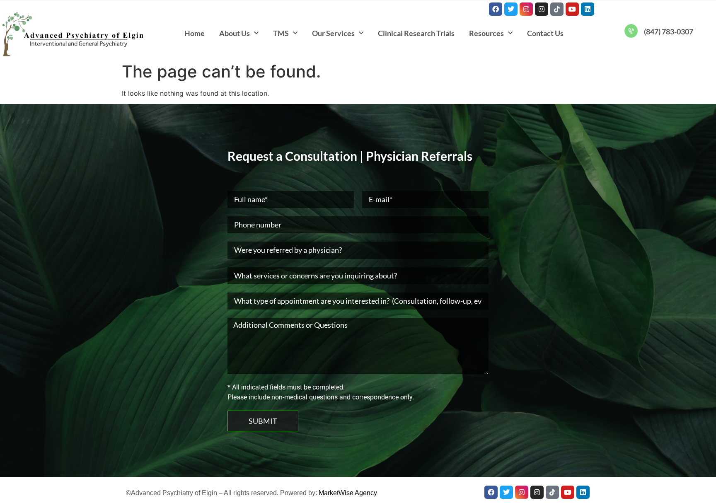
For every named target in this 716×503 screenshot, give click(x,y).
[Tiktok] (557, 9)
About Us (234, 33)
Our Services (333, 33)
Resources (486, 33)
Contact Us (545, 33)
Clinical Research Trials (416, 33)
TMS (281, 33)
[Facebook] (495, 9)
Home (194, 33)
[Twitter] (511, 9)
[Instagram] (526, 9)
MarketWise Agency (348, 492)
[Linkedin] (587, 9)
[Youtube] (572, 9)
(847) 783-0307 (668, 31)
